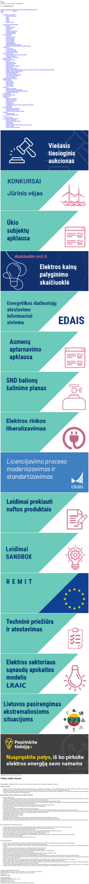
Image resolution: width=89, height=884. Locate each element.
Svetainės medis (17, 9)
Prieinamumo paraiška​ (5, 875)
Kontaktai (12, 9)
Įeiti (1, 1)
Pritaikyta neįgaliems (5, 9)
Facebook (34, 9)
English (26, 9)
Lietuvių (23, 9)
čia (6, 874)
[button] (15, 11)
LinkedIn (30, 9)
